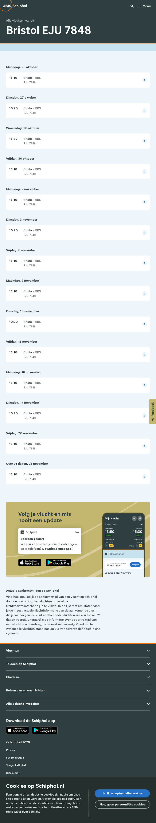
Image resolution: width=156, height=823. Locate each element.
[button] (152, 411)
